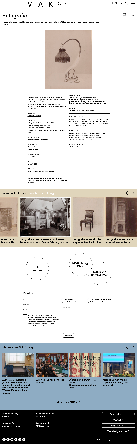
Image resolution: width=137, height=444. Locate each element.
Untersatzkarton (33, 140)
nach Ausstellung (42, 193)
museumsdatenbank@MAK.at (46, 415)
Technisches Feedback (98, 302)
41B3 (87, 111)
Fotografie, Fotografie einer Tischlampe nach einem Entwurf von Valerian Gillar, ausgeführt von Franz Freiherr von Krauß (47, 180)
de (113, 3)
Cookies (132, 440)
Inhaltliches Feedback (71, 302)
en (117, 3)
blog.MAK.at (116, 425)
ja (121, 3)
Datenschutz (101, 440)
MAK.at (117, 419)
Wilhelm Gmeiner (40, 123)
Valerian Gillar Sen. (59, 130)
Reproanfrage (68, 299)
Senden (69, 335)
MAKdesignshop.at (117, 431)
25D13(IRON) (80, 111)
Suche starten (117, 414)
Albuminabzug (44, 140)
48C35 (91, 111)
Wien (49, 123)
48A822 (72, 111)
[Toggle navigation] (133, 3)
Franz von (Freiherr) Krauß (36, 128)
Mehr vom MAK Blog (67, 402)
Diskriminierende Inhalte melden (101, 299)
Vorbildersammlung (34, 116)
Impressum (111, 440)
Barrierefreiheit (122, 440)
